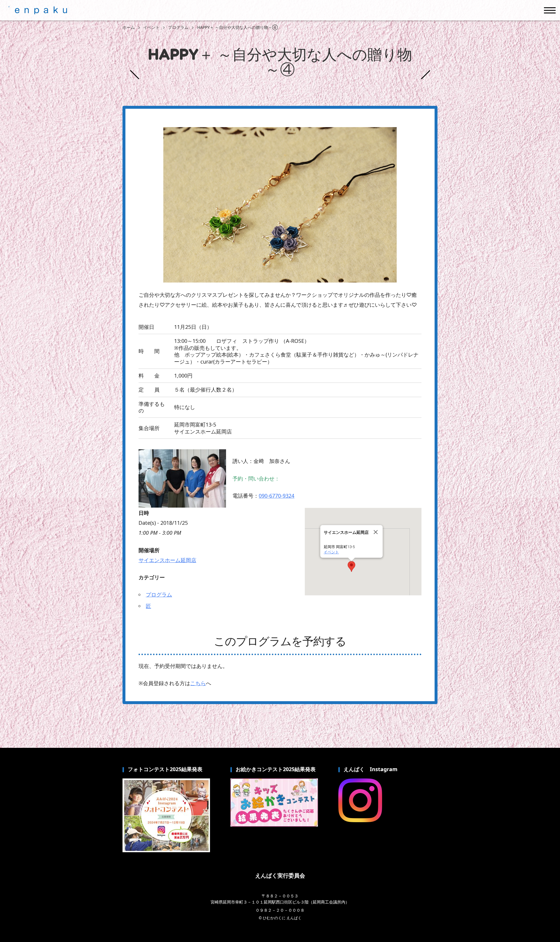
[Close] (376, 532)
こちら (198, 683)
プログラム (159, 594)
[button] (351, 566)
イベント (331, 552)
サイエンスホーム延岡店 (167, 560)
